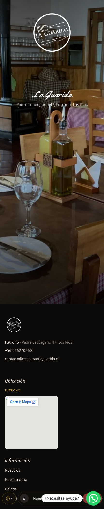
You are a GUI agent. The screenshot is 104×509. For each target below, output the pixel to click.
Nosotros (12, 470)
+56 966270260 (18, 350)
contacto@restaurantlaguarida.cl (32, 358)
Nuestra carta (16, 479)
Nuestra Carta (44, 498)
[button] (93, 498)
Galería (11, 489)
